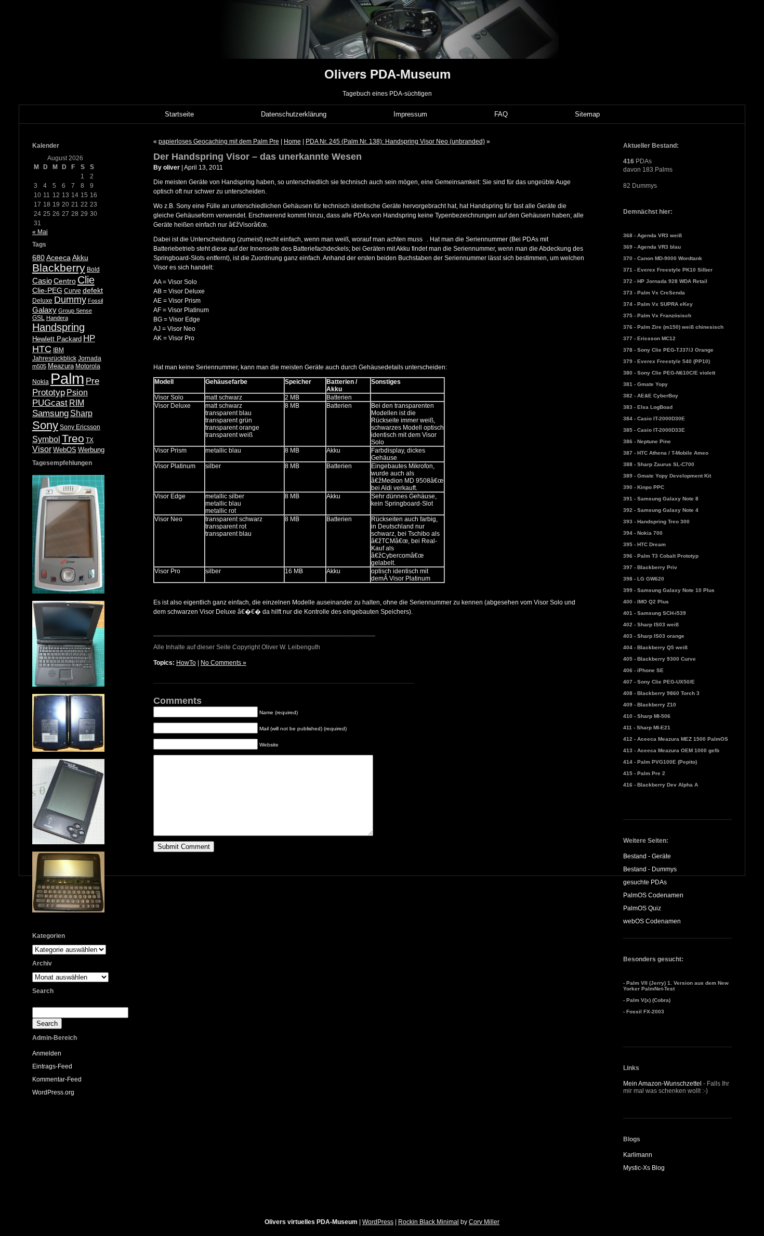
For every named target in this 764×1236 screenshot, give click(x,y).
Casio (42, 280)
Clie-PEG (47, 290)
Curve (72, 290)
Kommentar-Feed (57, 1079)
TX (90, 440)
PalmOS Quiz (642, 908)
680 (38, 257)
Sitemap (587, 114)
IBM (58, 350)
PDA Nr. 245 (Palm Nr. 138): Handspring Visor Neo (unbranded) (395, 141)
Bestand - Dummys (650, 869)
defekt (93, 290)
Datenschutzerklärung (293, 114)
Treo (73, 438)
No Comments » (223, 662)
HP (89, 338)
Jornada (89, 358)
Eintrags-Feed (52, 1066)
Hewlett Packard (57, 339)
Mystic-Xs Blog (644, 1167)
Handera (57, 318)
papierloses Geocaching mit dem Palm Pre (219, 141)
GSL (38, 317)
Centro (65, 281)
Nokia (40, 381)
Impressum (410, 114)
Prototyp (48, 392)
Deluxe (42, 300)
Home (292, 141)
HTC (41, 349)
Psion (77, 392)
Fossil (95, 301)
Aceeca (58, 257)
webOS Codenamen (652, 921)
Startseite (179, 114)
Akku (80, 258)
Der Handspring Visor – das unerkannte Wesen (257, 156)
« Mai (40, 232)
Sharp (81, 413)
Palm (67, 378)
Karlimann (637, 1154)
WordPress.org (53, 1092)
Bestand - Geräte (647, 856)
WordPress (377, 1222)
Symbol (46, 439)
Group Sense (75, 310)
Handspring (58, 327)
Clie (86, 280)
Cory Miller (484, 1222)
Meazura (61, 366)
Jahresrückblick (54, 358)
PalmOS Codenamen (653, 895)
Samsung (50, 413)
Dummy (70, 299)
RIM (76, 402)
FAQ (501, 114)
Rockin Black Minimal (428, 1222)
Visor (41, 449)
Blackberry (58, 268)
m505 (39, 366)
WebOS (64, 450)
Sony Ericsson (80, 427)
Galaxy (44, 309)
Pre (92, 381)
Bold (93, 269)
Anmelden (46, 1053)
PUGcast (50, 403)
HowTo (186, 662)
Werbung (91, 450)
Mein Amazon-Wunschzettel (662, 1083)
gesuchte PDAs (645, 882)
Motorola (87, 366)
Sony (45, 425)
